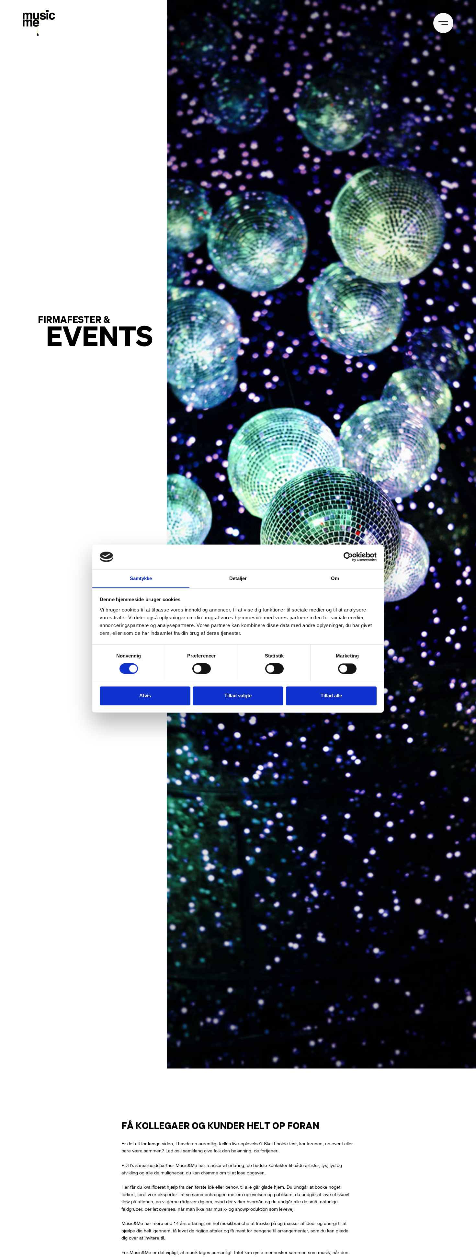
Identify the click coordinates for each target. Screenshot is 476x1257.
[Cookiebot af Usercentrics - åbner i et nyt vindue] (348, 557)
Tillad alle (331, 695)
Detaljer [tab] (238, 578)
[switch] (201, 668)
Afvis (145, 695)
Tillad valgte (238, 695)
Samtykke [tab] (141, 578)
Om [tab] (335, 578)
